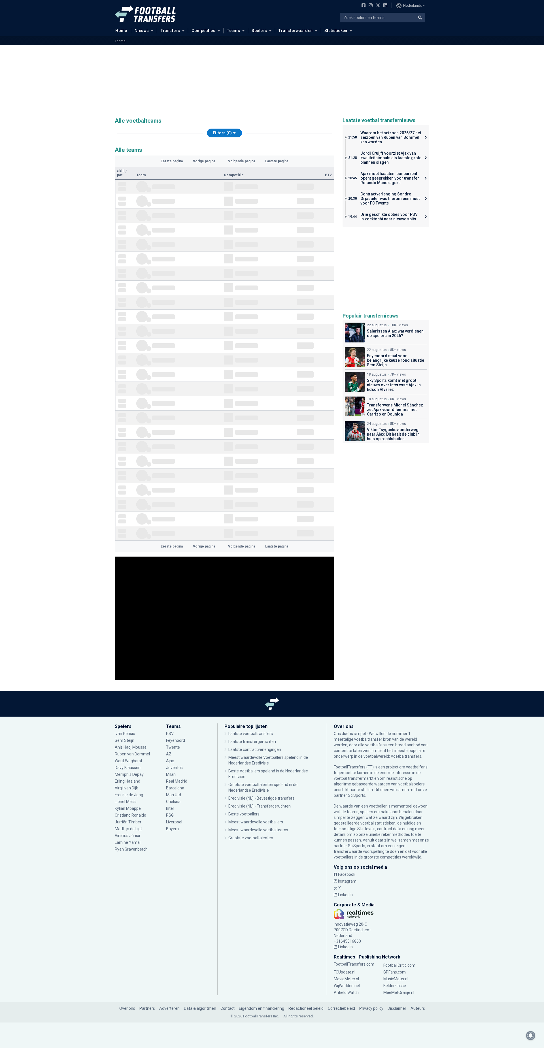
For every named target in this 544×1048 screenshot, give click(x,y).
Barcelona (175, 788)
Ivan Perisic (125, 733)
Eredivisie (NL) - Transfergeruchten (259, 806)
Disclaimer (397, 1008)
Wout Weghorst (128, 761)
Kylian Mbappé (128, 808)
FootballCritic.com (399, 965)
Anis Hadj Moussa (130, 747)
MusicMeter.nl (395, 979)
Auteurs (418, 1008)
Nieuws (142, 30)
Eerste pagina (172, 161)
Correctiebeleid (341, 1008)
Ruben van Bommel (132, 754)
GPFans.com (394, 972)
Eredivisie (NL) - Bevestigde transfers (261, 798)
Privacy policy (371, 1008)
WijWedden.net (347, 985)
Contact (227, 1008)
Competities (203, 30)
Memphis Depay (129, 774)
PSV (170, 733)
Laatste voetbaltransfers (250, 733)
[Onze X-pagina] (377, 6)
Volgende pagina (241, 161)
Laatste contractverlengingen (254, 749)
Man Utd (173, 795)
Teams (233, 30)
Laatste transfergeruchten (252, 741)
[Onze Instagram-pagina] (369, 6)
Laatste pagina (276, 161)
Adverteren (169, 1008)
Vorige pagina (204, 161)
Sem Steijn (124, 740)
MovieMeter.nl (346, 979)
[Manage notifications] (530, 1035)
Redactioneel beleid (306, 1008)
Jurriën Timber (128, 822)
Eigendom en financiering (261, 1008)
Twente (173, 747)
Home (121, 30)
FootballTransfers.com (354, 964)
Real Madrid (176, 781)
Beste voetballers (244, 814)
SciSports (356, 795)
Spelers (259, 30)
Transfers (170, 30)
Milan (171, 774)
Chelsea (173, 801)
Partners (147, 1008)
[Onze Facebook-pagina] (362, 6)
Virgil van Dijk (127, 788)
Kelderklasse (394, 985)
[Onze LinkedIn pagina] (384, 6)
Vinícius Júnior (128, 835)
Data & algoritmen (200, 1008)
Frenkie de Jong (129, 795)
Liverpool (174, 822)
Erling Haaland (127, 781)
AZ (168, 754)
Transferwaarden (296, 30)
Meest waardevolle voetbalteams (258, 830)
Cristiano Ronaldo (130, 815)
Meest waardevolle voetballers (255, 822)
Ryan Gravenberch (131, 849)
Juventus (174, 767)
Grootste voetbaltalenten (250, 838)
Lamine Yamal (128, 842)
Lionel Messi (126, 801)
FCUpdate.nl (344, 972)
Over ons (127, 1008)
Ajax (170, 761)
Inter (170, 808)
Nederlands (412, 5)
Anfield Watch (346, 992)
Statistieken (335, 30)
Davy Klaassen (128, 767)
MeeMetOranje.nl (398, 992)
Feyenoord (175, 740)
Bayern (172, 829)
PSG (170, 815)
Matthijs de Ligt (129, 829)
